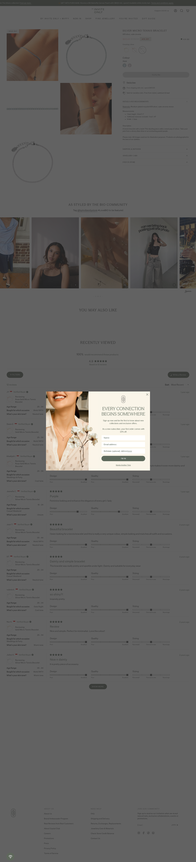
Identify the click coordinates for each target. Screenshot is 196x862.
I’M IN (123, 458)
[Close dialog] (147, 394)
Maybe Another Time (123, 465)
